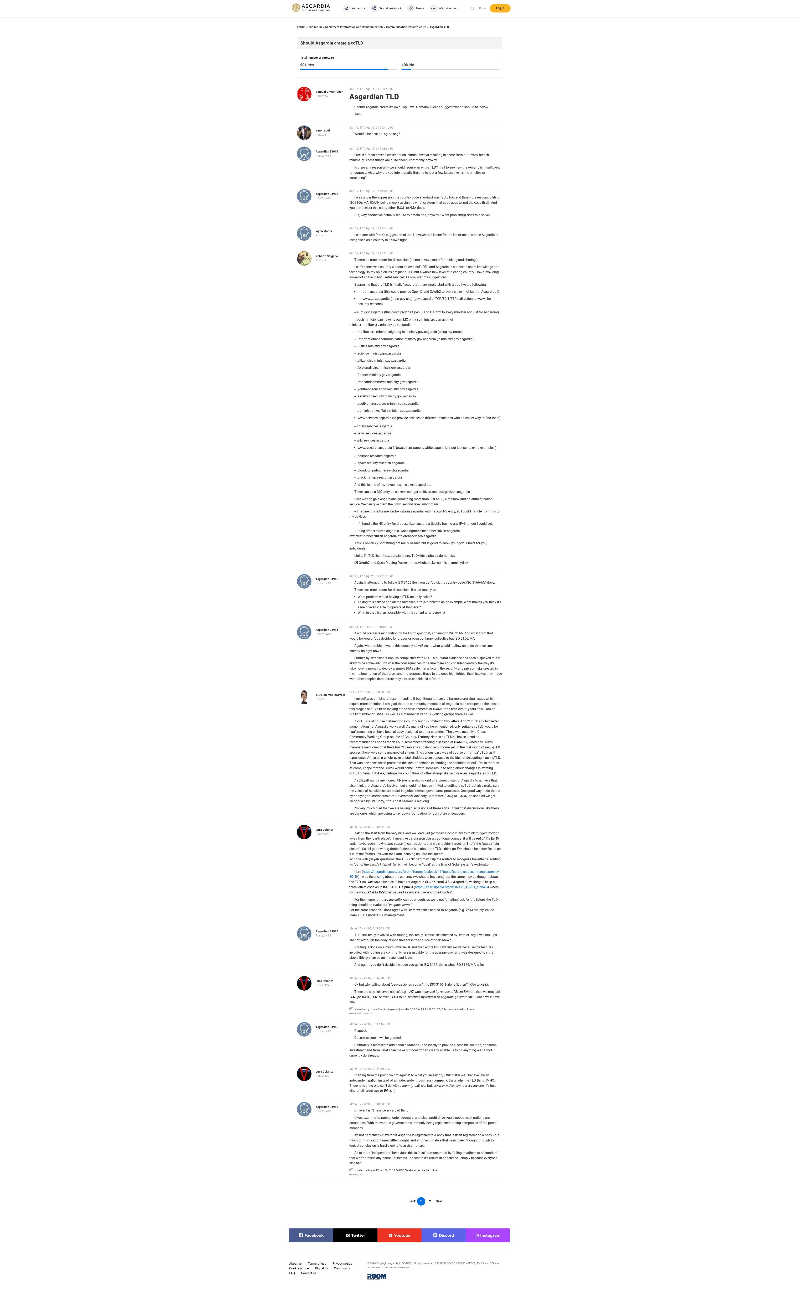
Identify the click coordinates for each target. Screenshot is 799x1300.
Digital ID (321, 1268)
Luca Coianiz (324, 829)
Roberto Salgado (327, 256)
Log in (500, 8)
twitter (358, 1235)
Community (342, 1268)
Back (412, 1201)
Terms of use (317, 1263)
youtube (402, 1235)
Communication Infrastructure (406, 27)
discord (446, 1235)
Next (438, 1201)
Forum (301, 27)
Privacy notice (342, 1263)
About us (295, 1263)
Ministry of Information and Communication (354, 27)
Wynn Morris (324, 231)
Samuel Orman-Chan (329, 91)
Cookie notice (299, 1268)
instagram (490, 1235)
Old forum (315, 27)
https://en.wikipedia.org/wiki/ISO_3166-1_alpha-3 (451, 887)
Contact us (308, 1273)
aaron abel (323, 130)
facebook (314, 1235)
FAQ (292, 1273)
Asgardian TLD (439, 27)
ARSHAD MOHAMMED (330, 695)
